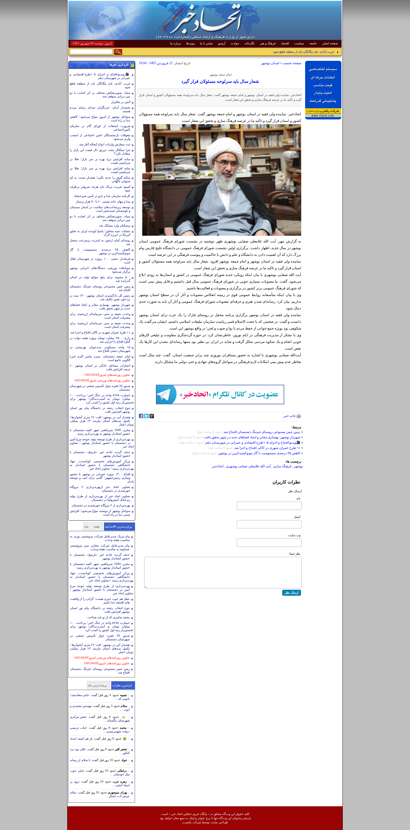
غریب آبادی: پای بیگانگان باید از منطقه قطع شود (303, 51)
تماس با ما (206, 43)
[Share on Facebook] (141, 417)
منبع (182, 818)
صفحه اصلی (330, 43)
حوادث (235, 43)
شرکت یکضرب (191, 822)
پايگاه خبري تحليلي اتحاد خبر (189, 813)
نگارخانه (250, 43)
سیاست (299, 43)
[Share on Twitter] (146, 417)
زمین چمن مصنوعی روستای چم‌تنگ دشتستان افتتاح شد (261, 432)
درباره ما (175, 43)
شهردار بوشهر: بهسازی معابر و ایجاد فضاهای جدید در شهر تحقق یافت (252, 437)
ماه (86, 526)
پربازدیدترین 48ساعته (118, 526)
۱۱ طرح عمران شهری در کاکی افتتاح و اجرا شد (267, 448)
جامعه (313, 43)
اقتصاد (285, 43)
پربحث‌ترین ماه (97, 685)
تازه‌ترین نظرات (122, 685)
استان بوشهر (270, 63)
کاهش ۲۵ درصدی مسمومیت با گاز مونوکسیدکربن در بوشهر (259, 453)
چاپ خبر (290, 416)
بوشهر (298, 466)
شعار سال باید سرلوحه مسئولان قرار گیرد (220, 81)
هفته (97, 526)
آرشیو (221, 43)
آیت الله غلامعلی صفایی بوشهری (248, 466)
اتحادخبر (217, 466)
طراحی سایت (219, 822)
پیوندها (190, 43)
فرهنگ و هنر (268, 43)
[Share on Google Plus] (151, 417)
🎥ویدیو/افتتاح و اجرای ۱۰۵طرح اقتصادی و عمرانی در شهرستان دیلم (252, 442)
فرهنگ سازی (282, 466)
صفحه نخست (292, 63)
